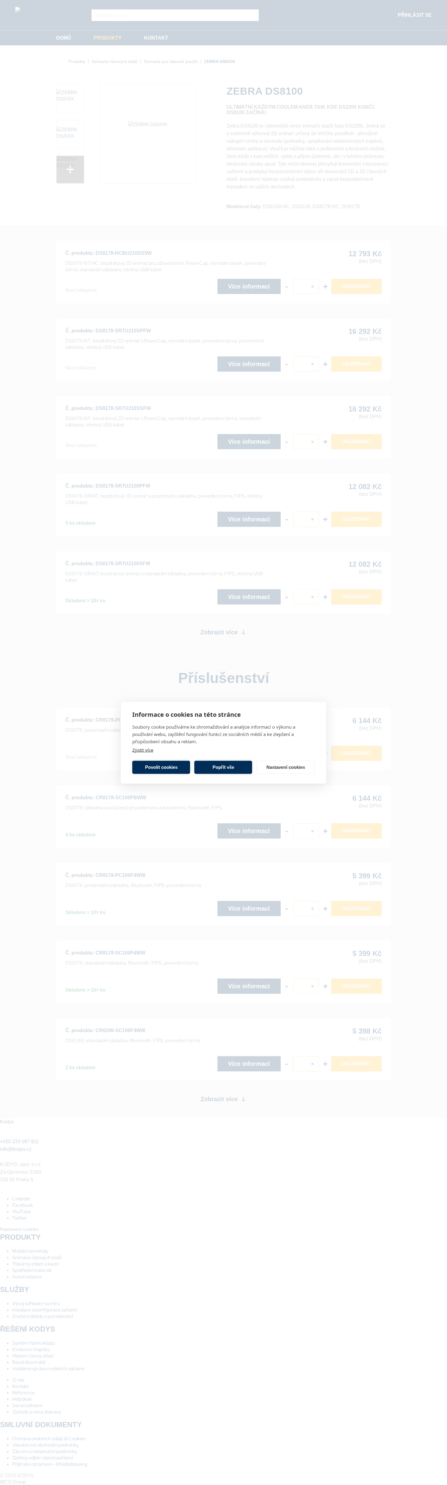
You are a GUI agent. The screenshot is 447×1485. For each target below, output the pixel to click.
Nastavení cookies (285, 767)
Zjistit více (142, 750)
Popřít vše (223, 767)
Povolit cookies (161, 767)
